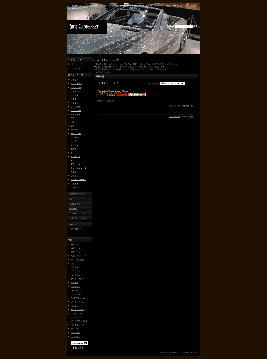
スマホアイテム (77, 187)
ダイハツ (74, 153)
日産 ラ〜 (75, 126)
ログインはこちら (77, 233)
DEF (72, 263)
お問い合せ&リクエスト (154, 26)
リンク (72, 199)
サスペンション (77, 310)
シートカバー (76, 317)
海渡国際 (74, 283)
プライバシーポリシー (78, 218)
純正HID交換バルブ (79, 321)
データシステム (77, 302)
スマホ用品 (75, 336)
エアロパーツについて (78, 213)
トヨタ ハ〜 (76, 107)
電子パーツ (75, 164)
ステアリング (76, 313)
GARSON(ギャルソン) (80, 298)
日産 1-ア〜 (75, 114)
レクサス (74, 80)
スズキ (73, 149)
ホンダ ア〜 (76, 134)
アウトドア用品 (77, 279)
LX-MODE (75, 286)
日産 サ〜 (75, 118)
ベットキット (76, 275)
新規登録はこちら (77, 229)
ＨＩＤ (73, 160)
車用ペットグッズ (78, 180)
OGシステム (76, 290)
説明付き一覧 (174, 106)
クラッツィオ (76, 271)
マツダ (73, 141)
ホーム (96, 60)
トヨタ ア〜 (76, 88)
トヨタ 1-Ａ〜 (76, 84)
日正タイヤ (75, 267)
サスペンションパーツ (80, 168)
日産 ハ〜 (75, 122)
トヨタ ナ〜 (76, 103)
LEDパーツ (75, 333)
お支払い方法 (75, 204)
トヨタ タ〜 (76, 99)
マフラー (74, 306)
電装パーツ (75, 252)
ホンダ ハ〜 (76, 137)
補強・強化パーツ (78, 256)
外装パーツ (75, 244)
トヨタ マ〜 (76, 111)
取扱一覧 (73, 209)
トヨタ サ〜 (76, 95)
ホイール (74, 183)
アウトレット (76, 176)
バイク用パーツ (77, 325)
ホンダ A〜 (75, 130)
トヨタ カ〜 (76, 91)
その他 (73, 172)
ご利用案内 (135, 26)
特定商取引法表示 (76, 194)
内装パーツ (75, 248)
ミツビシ (74, 145)
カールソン (75, 294)
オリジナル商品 (77, 260)
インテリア (75, 157)
